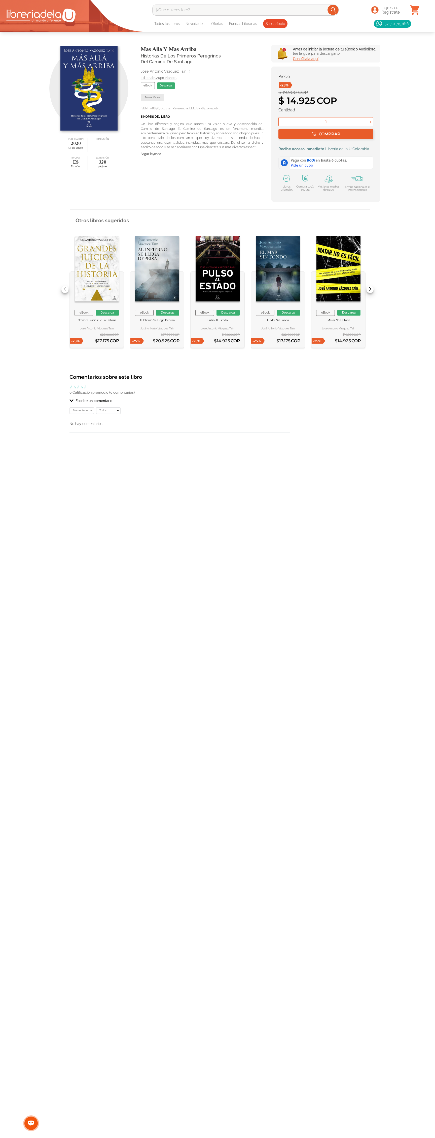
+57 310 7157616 (396, 23)
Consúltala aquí (305, 59)
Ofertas (217, 24)
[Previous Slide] (64, 289)
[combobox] (245, 10)
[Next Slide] (370, 289)
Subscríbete (275, 24)
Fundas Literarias (243, 24)
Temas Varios (152, 97)
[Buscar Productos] (333, 10)
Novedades (195, 24)
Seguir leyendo (151, 154)
